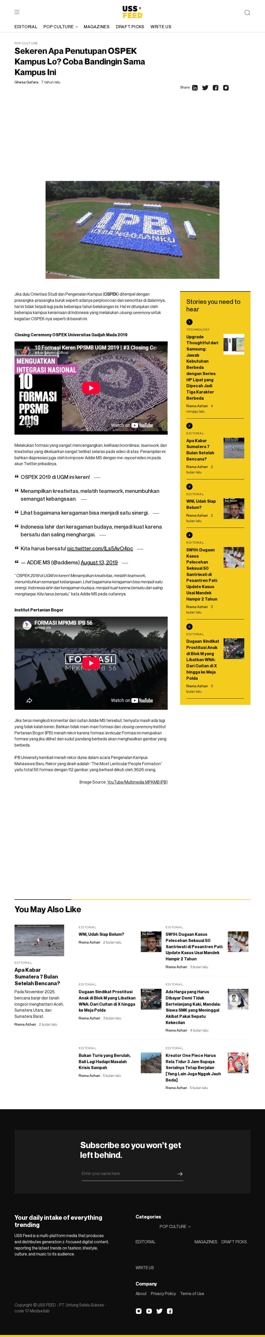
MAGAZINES (206, 1241)
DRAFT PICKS (234, 1241)
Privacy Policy (163, 1293)
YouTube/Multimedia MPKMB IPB (136, 782)
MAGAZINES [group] (96, 26)
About (141, 1293)
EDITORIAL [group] (25, 26)
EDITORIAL (146, 1241)
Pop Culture (26, 43)
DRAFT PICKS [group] (130, 26)
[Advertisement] (132, 142)
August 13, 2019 (99, 562)
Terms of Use (192, 1293)
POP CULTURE (58, 26)
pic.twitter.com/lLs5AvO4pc (100, 548)
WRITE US (145, 1267)
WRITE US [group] (161, 26)
